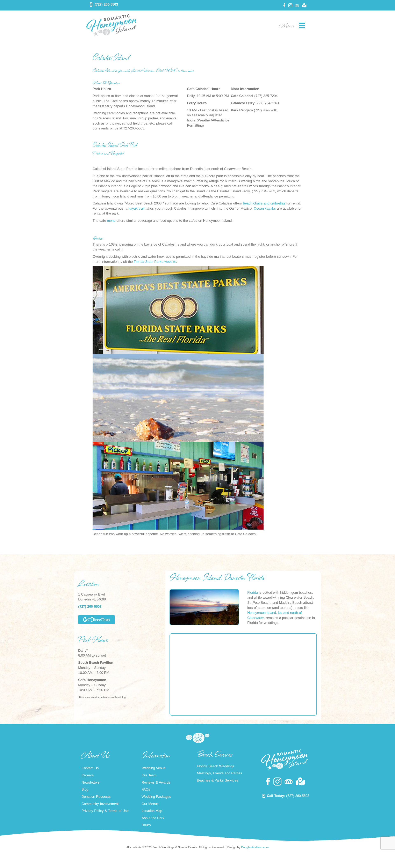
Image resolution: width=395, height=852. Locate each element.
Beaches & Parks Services (217, 780)
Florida (252, 593)
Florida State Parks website (155, 262)
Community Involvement (100, 804)
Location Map (152, 811)
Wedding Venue (153, 768)
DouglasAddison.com (255, 847)
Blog (84, 789)
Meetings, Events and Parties (219, 773)
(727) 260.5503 (297, 796)
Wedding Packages (156, 797)
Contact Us (90, 768)
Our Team (149, 775)
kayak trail (136, 208)
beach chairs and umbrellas (264, 203)
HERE (170, 70)
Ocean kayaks (265, 208)
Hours (146, 825)
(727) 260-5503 (106, 4)
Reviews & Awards (156, 782)
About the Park (153, 818)
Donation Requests (96, 797)
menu (111, 221)
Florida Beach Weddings (215, 766)
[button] (96, 619)
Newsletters (90, 782)
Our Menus (150, 804)
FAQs (146, 789)
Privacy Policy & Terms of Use (105, 811)
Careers (87, 775)
